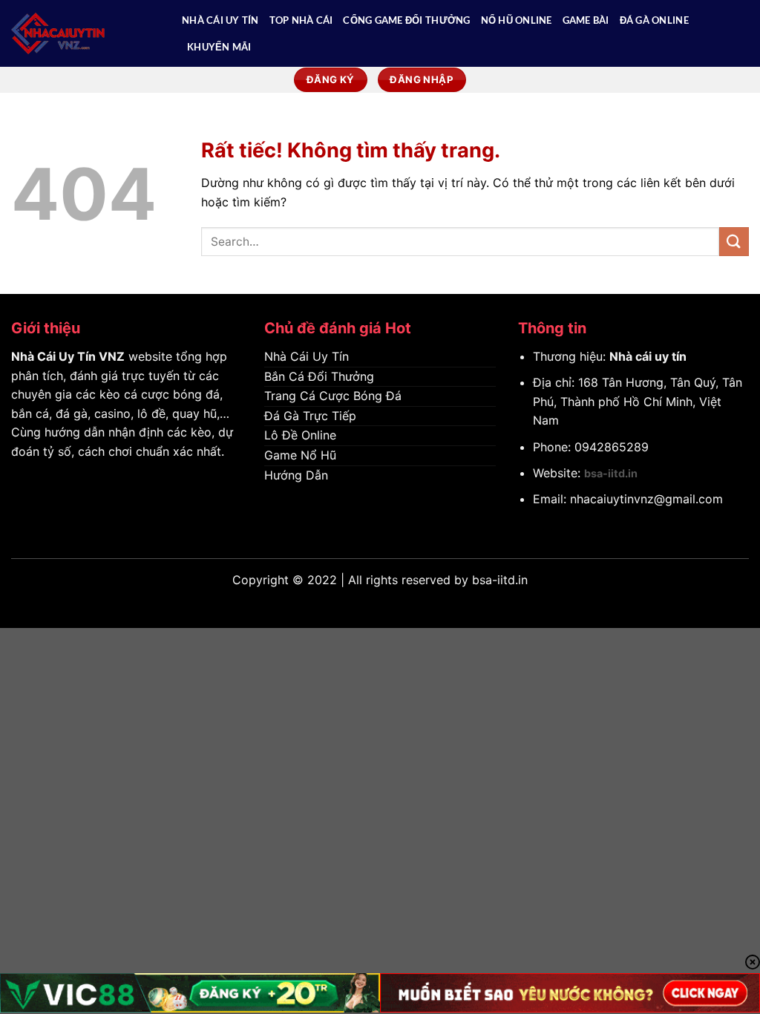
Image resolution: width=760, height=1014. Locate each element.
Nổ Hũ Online (516, 20)
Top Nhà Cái (301, 20)
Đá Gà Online (654, 20)
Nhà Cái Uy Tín (220, 20)
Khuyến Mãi (219, 47)
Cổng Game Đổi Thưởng (406, 20)
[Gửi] (734, 241)
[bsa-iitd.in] (85, 33)
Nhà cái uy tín (648, 356)
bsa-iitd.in (611, 473)
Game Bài (586, 20)
